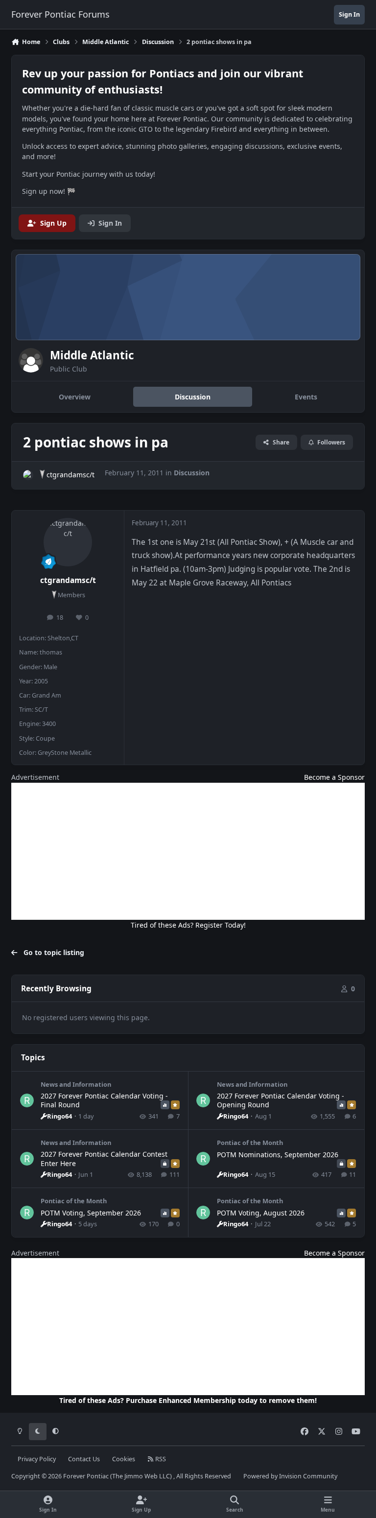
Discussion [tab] (193, 396)
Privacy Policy (37, 1459)
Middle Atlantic (92, 355)
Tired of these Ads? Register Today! (188, 925)
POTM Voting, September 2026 (91, 1212)
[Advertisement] (188, 851)
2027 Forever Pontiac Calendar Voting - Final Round (104, 1100)
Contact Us (84, 1459)
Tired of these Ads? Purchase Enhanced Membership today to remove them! (188, 1400)
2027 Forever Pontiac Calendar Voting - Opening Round (280, 1100)
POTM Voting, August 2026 (261, 1212)
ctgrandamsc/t (70, 474)
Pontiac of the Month (250, 1142)
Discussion (192, 472)
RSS (160, 1459)
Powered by (290, 1476)
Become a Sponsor (334, 777)
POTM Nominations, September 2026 (277, 1154)
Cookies (123, 1459)
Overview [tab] (75, 396)
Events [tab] (306, 396)
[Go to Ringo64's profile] (27, 1100)
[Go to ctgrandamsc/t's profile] (28, 475)
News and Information (76, 1084)
